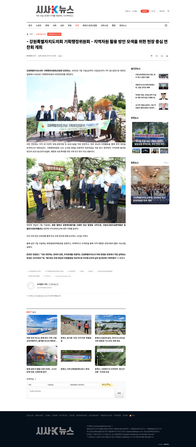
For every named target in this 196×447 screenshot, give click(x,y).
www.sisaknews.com (64, 276)
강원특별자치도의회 (54, 34)
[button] (134, 135)
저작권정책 (117, 415)
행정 (114, 25)
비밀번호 (50, 385)
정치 (30, 25)
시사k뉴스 (48, 276)
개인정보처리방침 (81, 415)
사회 (54, 25)
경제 (47, 25)
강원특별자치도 (41, 34)
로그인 (153, 11)
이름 (29, 385)
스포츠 (38, 25)
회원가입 (161, 11)
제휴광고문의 (39, 415)
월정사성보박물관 (35, 276)
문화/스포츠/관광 (90, 25)
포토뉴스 (123, 25)
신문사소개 (30, 415)
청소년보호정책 (93, 415)
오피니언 (104, 25)
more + (166, 162)
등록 (119, 393)
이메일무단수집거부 (106, 415)
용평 (82, 271)
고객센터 (125, 415)
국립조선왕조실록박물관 (105, 271)
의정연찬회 (72, 271)
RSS (133, 415)
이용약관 (72, 415)
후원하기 (144, 11)
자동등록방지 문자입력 (77, 385)
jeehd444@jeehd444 (44, 287)
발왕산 (91, 271)
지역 (77, 25)
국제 (69, 25)
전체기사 (127, 11)
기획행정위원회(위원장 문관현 (55, 271)
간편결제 (55, 415)
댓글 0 (60, 56)
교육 (62, 25)
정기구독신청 (63, 415)
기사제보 (134, 11)
